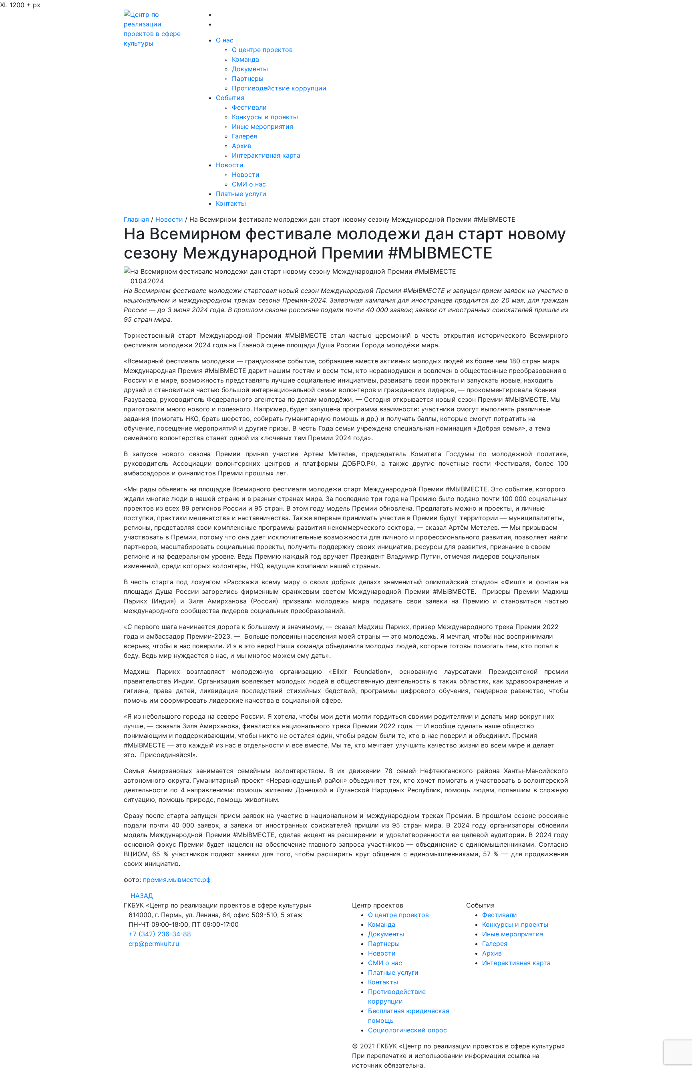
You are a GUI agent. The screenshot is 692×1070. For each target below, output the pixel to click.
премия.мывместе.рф (177, 880)
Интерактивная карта (266, 155)
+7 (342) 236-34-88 (160, 934)
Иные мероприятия (262, 126)
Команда (245, 59)
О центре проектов (262, 50)
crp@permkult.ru (154, 944)
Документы (250, 69)
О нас (224, 40)
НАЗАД (141, 896)
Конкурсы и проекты (265, 117)
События (230, 98)
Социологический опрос (407, 1030)
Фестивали (249, 107)
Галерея (244, 136)
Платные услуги (241, 194)
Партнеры (248, 78)
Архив (241, 146)
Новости (229, 165)
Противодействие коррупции (279, 88)
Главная (136, 219)
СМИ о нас (249, 184)
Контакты (231, 203)
